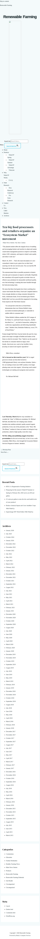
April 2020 (9, 641)
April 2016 (9, 795)
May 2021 (9, 597)
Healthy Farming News (13, 864)
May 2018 (9, 715)
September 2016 (11, 782)
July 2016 (9, 788)
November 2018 (11, 694)
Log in (8, 906)
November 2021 (11, 577)
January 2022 (10, 570)
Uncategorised (10, 884)
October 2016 (10, 778)
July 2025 (9, 534)
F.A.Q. (11, 180)
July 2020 (9, 631)
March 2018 (9, 721)
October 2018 (10, 698)
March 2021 (9, 604)
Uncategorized (10, 887)
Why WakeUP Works (6, 175)
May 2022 (9, 557)
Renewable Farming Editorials (15, 877)
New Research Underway (10, 190)
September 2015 (11, 818)
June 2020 (9, 634)
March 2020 (9, 644)
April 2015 (9, 832)
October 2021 (10, 581)
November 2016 (11, 775)
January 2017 (10, 768)
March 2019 (9, 681)
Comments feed (10, 912)
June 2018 (9, 711)
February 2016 (10, 802)
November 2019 (11, 658)
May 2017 (9, 755)
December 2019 (10, 654)
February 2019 (10, 684)
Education (9, 857)
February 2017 (10, 765)
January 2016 (10, 805)
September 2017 (11, 741)
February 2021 (10, 607)
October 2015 (10, 815)
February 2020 (10, 648)
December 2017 (10, 731)
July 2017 (9, 748)
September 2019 (11, 664)
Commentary (10, 854)
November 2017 (11, 735)
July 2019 (9, 671)
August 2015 (10, 822)
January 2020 (10, 651)
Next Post (4, 452)
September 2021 (11, 584)
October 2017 (10, 738)
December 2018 (10, 691)
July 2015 (9, 825)
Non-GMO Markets (6, 210)
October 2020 (10, 621)
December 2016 (10, 771)
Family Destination (11, 860)
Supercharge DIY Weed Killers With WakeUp (19, 512)
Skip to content (4, 1)
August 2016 (10, 785)
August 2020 (10, 627)
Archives (6, 215)
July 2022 (9, 554)
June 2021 (9, 594)
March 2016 (9, 798)
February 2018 (10, 725)
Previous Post (6, 449)
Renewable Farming (6, 5)
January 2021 (10, 611)
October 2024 (10, 537)
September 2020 (11, 624)
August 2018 (10, 704)
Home (5, 150)
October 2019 (10, 661)
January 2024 (10, 540)
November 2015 (11, 812)
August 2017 (10, 745)
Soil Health (9, 881)
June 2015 (9, 828)
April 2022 (9, 560)
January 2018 (10, 728)
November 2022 (11, 547)
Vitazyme (11, 170)
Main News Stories (8, 242)
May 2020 (9, 637)
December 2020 (10, 614)
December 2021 (10, 574)
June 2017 (9, 751)
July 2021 (9, 591)
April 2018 (9, 718)
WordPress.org (10, 916)
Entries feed (9, 909)
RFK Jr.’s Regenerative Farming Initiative (18, 486)
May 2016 (9, 792)
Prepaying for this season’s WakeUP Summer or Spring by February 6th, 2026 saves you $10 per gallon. (20, 493)
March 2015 (9, 835)
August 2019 (10, 668)
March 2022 (9, 564)
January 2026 (10, 530)
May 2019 (9, 678)
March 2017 (9, 761)
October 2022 (10, 550)
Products (6, 152)
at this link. (15, 268)
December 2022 (10, 544)
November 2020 (11, 617)
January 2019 (10, 688)
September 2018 (11, 701)
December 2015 (10, 808)
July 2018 (9, 708)
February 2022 (10, 567)
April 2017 (9, 758)
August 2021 (10, 587)
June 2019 (9, 674)
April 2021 (9, 601)
